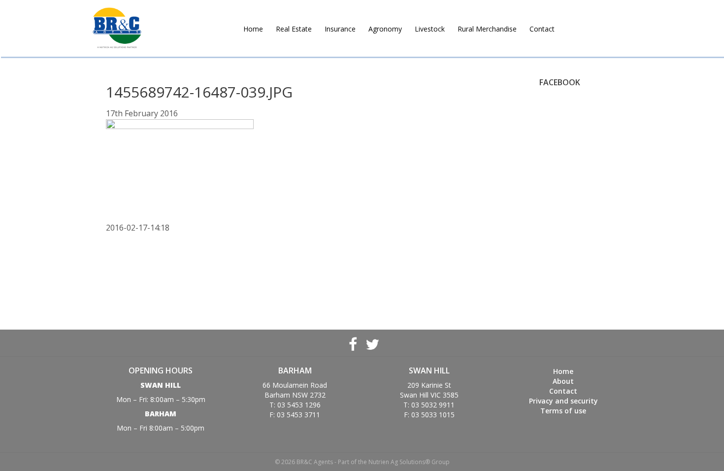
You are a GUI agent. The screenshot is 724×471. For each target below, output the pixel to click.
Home (253, 29)
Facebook (352, 343)
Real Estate (294, 29)
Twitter (371, 343)
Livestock (430, 29)
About (563, 381)
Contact (542, 29)
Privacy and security (563, 400)
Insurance (340, 29)
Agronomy (385, 29)
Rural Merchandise (487, 29)
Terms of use (563, 410)
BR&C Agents (117, 28)
